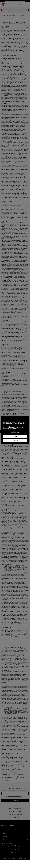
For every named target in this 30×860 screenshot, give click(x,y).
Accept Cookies (15, 440)
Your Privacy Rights (15, 432)
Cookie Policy (7, 428)
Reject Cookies (15, 436)
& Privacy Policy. (13, 428)
